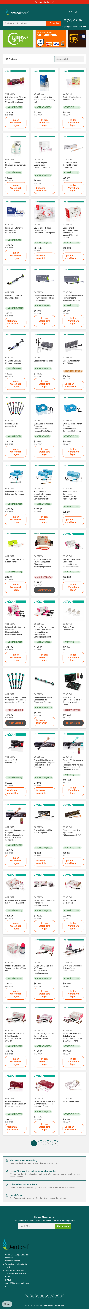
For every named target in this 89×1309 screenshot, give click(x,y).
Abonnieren (63, 1226)
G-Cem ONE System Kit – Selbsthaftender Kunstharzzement (73, 968)
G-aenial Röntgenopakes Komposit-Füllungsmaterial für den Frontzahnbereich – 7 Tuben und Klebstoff (73, 765)
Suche (55, 23)
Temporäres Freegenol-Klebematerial (14, 560)
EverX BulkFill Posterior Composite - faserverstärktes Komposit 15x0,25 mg (43, 427)
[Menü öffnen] (83, 11)
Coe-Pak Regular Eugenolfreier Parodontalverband (42, 164)
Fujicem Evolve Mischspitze (69, 628)
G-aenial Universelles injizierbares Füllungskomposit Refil (72, 832)
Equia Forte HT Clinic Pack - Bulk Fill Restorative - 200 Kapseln (44, 230)
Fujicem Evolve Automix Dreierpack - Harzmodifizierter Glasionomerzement (15, 631)
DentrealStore (39, 1305)
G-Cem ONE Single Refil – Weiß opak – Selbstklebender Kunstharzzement (44, 969)
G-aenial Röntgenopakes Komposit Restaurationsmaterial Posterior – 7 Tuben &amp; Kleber (15, 835)
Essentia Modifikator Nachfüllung (71, 362)
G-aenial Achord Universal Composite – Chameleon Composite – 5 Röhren (15, 699)
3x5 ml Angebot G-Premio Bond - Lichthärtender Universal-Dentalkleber (15, 99)
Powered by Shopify (55, 1305)
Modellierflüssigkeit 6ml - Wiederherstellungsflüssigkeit (44, 99)
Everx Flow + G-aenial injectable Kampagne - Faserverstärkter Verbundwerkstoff (43, 495)
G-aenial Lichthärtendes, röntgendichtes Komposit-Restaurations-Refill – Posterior (44, 763)
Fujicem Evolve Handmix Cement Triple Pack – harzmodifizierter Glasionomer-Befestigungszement (44, 632)
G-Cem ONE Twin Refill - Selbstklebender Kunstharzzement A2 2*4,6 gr (15, 1037)
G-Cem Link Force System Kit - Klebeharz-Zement (15, 901)
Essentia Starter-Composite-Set (12, 425)
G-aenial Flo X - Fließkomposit (11, 761)
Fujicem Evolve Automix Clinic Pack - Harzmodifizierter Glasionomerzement (72, 563)
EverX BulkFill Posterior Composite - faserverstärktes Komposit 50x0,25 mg (72, 427)
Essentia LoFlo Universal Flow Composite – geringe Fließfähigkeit (73, 297)
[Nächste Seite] (55, 1143)
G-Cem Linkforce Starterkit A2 (69, 901)
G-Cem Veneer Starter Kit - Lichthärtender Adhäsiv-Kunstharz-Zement (44, 1103)
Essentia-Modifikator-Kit (43, 361)
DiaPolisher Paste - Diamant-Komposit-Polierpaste (71, 164)
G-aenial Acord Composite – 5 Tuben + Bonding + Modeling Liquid (72, 701)
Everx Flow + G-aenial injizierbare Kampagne (14, 493)
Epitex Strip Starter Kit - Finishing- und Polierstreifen (14, 230)
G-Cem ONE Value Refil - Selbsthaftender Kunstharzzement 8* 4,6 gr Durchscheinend (72, 1037)
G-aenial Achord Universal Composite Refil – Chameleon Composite (44, 699)
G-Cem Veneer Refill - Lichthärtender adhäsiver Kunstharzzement (15, 1103)
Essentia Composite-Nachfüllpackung (13, 296)
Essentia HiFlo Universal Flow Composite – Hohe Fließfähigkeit (44, 297)
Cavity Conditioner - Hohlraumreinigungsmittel (15, 164)
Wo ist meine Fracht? (44, 2)
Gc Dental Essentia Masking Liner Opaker (14, 362)
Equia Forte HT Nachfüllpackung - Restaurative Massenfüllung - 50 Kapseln (70, 233)
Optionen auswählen (41, 189)
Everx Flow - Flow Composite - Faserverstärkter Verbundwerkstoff (70, 495)
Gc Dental (10, 94)
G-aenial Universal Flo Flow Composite (43, 831)
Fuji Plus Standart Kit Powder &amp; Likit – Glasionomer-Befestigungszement (42, 563)
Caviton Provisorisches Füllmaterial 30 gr (72, 98)
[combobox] (32, 23)
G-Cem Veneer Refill (71, 1101)
